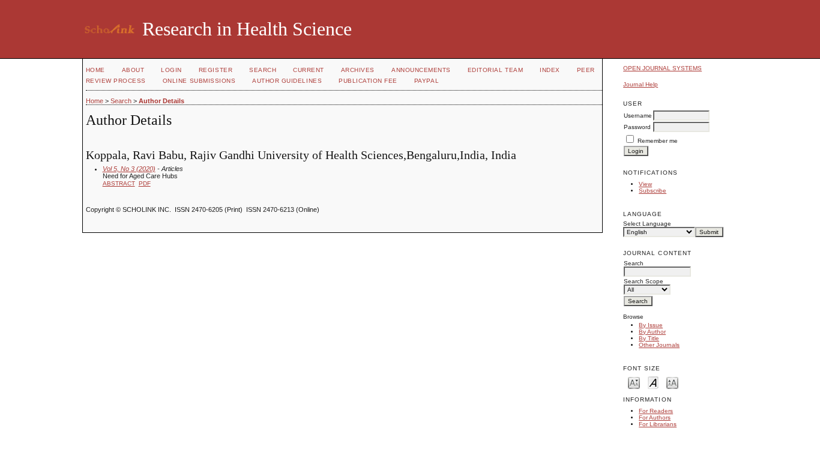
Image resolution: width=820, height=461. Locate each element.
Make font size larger (672, 382)
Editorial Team (495, 70)
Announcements (421, 70)
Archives (358, 70)
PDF (145, 183)
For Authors (655, 417)
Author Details (161, 100)
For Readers (656, 411)
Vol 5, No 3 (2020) (129, 168)
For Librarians (658, 424)
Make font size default (653, 382)
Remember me (658, 140)
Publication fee (368, 80)
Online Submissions (199, 80)
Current (308, 70)
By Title (649, 338)
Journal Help (640, 84)
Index (550, 70)
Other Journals (659, 345)
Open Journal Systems (662, 68)
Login (171, 70)
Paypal (426, 80)
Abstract (119, 183)
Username (638, 115)
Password (637, 127)
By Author (652, 331)
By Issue (651, 325)
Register (215, 70)
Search (262, 70)
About (133, 70)
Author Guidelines (287, 80)
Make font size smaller (634, 382)
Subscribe (652, 190)
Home (95, 70)
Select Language (647, 223)
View (645, 184)
